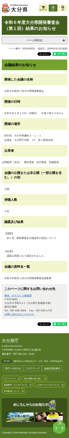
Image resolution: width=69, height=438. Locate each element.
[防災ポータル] (43, 8)
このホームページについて (47, 385)
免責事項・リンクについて (15, 385)
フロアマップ (33, 368)
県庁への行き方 (13, 368)
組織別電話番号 (52, 368)
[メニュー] (53, 8)
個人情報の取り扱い (33, 378)
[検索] (62, 8)
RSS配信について (11, 391)
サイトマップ (10, 378)
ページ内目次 (34, 40)
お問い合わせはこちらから (19, 314)
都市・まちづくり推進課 (18, 295)
